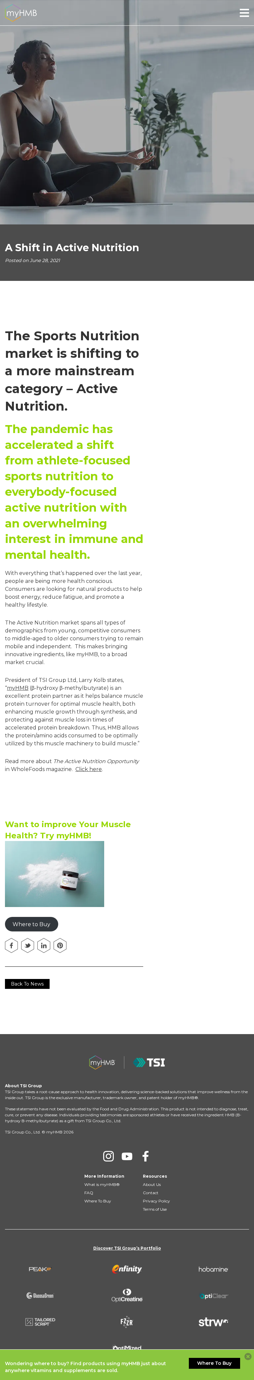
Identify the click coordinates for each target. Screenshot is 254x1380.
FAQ (88, 1192)
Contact (150, 1192)
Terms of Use (155, 1209)
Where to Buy (31, 924)
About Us (152, 1184)
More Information (104, 1176)
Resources (155, 1176)
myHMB (17, 688)
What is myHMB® (102, 1184)
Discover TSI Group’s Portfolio (127, 1248)
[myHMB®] (21, 12)
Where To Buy (97, 1200)
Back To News (27, 984)
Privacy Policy (156, 1200)
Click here (88, 769)
